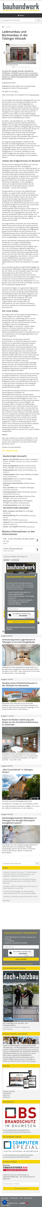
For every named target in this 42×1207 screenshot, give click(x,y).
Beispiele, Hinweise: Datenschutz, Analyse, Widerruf (20, 628)
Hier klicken (23, 616)
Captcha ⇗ (29, 617)
